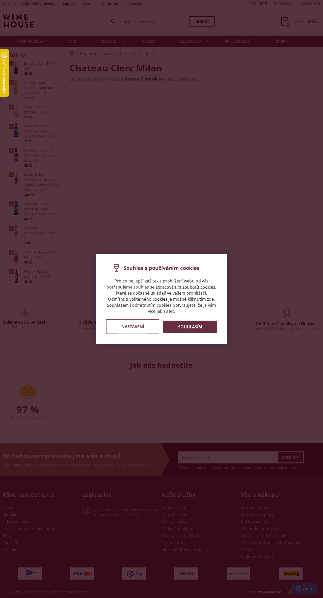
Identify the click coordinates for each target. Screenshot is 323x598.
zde (210, 299)
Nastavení (132, 326)
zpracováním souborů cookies (186, 287)
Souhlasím (190, 326)
